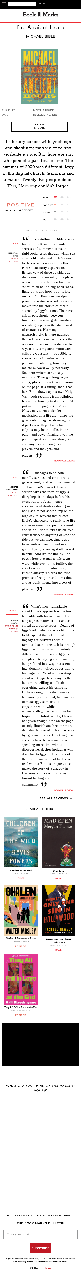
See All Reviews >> (56, 798)
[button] (40, 1044)
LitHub (35, 1267)
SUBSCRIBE (40, 1248)
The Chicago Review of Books (11, 628)
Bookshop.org (19, 1262)
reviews (26, 211)
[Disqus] (40, 1147)
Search (43, 4)
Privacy (47, 1267)
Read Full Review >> (64, 461)
